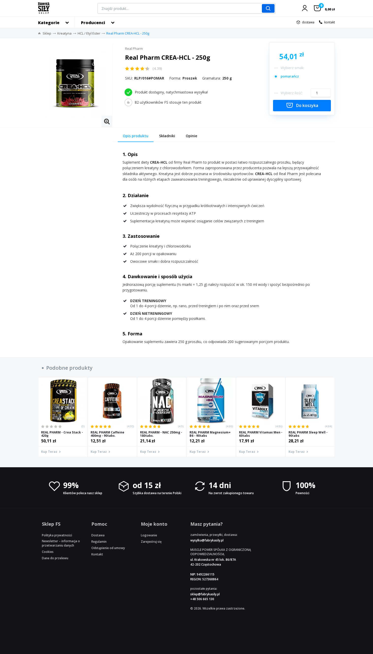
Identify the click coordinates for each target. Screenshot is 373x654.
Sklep (47, 33)
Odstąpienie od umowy (108, 548)
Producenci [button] (93, 22)
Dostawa (98, 535)
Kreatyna (64, 33)
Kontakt (97, 554)
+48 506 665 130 (202, 599)
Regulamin (99, 541)
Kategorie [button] (48, 22)
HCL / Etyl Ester (89, 33)
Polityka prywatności (57, 535)
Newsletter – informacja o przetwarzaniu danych (61, 543)
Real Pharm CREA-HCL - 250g (127, 33)
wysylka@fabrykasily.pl (207, 540)
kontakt (329, 22)
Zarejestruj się (151, 541)
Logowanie (149, 535)
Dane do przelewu (55, 558)
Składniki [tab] (167, 135)
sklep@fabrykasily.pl (205, 594)
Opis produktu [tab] (135, 135)
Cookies (48, 552)
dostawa (308, 22)
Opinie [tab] (191, 135)
